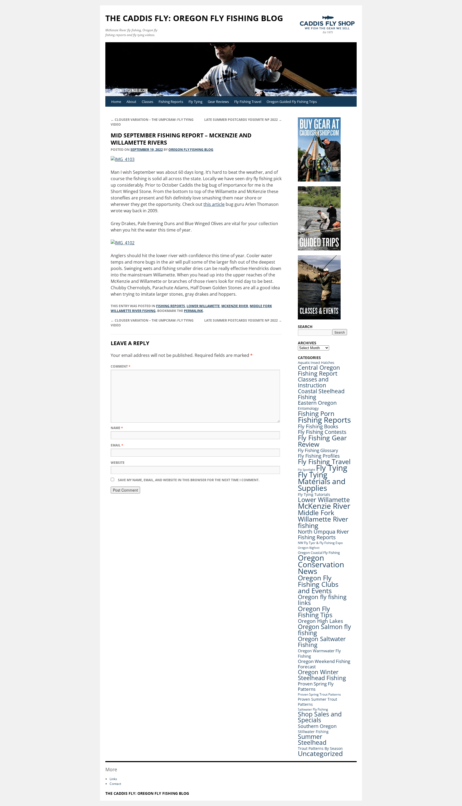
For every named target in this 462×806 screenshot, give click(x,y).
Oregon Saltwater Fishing (322, 642)
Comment (120, 366)
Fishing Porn (316, 413)
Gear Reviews (218, 101)
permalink (193, 310)
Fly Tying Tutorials (314, 494)
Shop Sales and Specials (320, 717)
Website (118, 462)
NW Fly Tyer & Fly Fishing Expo (320, 543)
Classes (147, 101)
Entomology (308, 408)
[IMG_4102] (122, 243)
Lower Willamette (203, 306)
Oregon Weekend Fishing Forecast (324, 664)
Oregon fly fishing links (322, 600)
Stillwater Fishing (313, 731)
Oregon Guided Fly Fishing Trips (292, 101)
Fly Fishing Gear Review (322, 441)
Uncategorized (320, 753)
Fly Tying (195, 101)
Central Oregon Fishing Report (319, 370)
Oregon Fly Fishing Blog (190, 149)
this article (214, 204)
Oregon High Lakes (320, 621)
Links (113, 779)
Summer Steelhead (312, 739)
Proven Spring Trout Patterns (319, 694)
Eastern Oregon (317, 402)
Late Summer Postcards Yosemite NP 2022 (243, 119)
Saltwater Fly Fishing (313, 709)
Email (117, 445)
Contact (115, 783)
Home (116, 101)
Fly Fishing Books (318, 426)
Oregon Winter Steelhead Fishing (322, 675)
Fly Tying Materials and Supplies (321, 481)
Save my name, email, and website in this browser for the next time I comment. (188, 480)
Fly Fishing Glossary (318, 450)
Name (117, 428)
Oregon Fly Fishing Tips (315, 611)
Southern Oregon (317, 726)
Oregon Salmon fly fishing (324, 629)
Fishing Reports (171, 101)
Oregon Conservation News (321, 564)
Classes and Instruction (313, 382)
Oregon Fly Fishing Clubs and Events (318, 584)
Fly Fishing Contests (322, 431)
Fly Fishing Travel (247, 101)
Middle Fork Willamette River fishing (323, 519)
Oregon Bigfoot (308, 548)
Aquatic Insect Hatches (316, 362)
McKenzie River (234, 306)
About (131, 101)
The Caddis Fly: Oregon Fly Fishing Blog (194, 18)
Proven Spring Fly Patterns (316, 686)
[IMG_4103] (122, 159)
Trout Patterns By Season (320, 748)
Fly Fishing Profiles (319, 455)
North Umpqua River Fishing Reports (323, 534)
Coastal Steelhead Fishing (321, 394)
